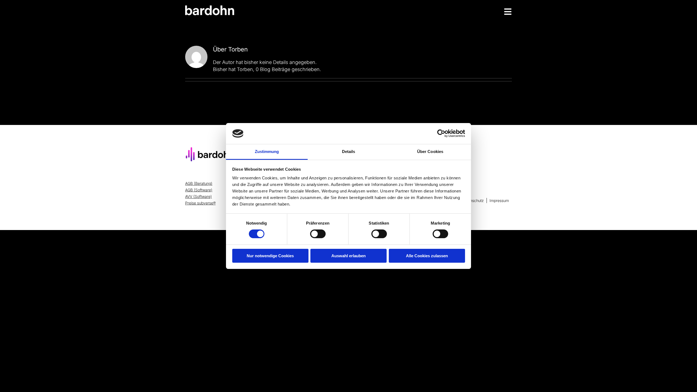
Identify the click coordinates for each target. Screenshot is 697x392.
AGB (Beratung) (198, 183)
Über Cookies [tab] (430, 151)
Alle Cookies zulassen (427, 255)
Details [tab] (348, 151)
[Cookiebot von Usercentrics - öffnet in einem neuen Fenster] (441, 133)
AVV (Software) (198, 196)
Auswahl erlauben (348, 255)
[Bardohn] (209, 8)
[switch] (318, 233)
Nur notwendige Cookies (270, 255)
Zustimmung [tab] (267, 151)
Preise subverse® (200, 203)
